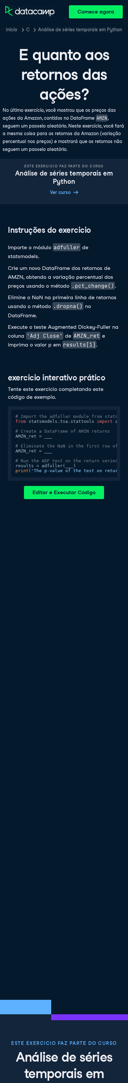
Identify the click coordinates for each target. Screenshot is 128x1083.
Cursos (28, 29)
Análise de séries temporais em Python (80, 29)
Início (11, 29)
